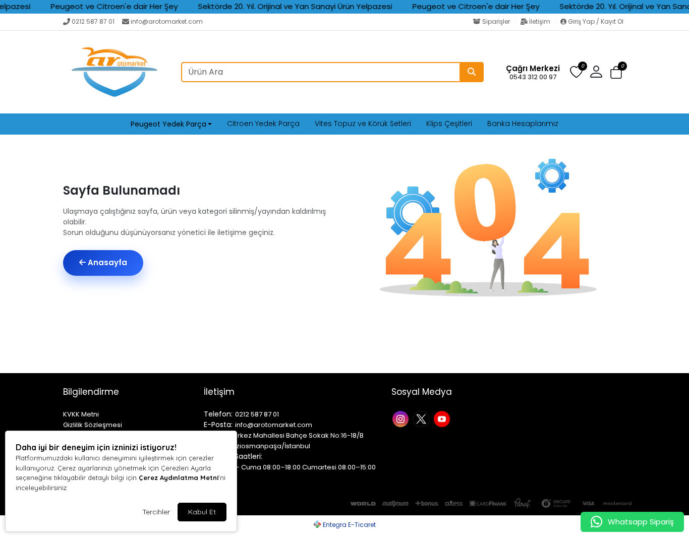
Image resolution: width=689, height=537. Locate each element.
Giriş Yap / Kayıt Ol (594, 21)
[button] (616, 72)
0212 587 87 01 (93, 21)
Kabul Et (202, 511)
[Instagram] (401, 418)
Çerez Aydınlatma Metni (178, 477)
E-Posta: (218, 425)
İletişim (540, 21)
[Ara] (472, 72)
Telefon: (218, 414)
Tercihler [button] (156, 511)
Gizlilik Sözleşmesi (92, 425)
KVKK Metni (81, 414)
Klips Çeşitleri (449, 123)
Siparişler (496, 21)
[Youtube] (443, 418)
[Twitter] (422, 418)
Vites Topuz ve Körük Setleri (363, 123)
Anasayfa (106, 262)
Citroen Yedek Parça (263, 123)
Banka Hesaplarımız (522, 123)
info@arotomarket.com (167, 21)
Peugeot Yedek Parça (168, 124)
